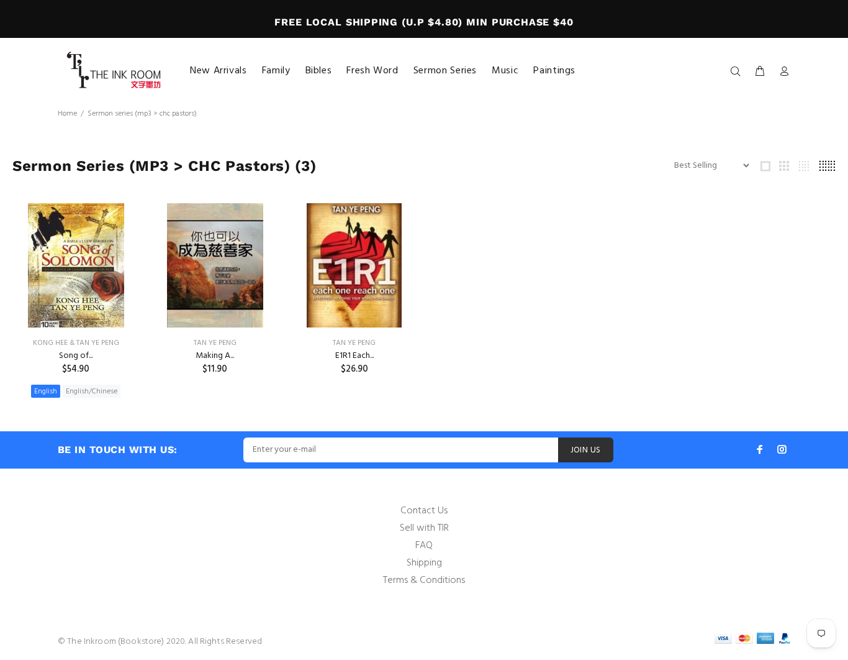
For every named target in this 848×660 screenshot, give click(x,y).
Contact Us (424, 511)
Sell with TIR (424, 528)
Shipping (424, 563)
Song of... (75, 356)
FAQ (424, 546)
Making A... (215, 356)
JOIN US (586, 450)
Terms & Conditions (424, 580)
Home (67, 114)
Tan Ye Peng (215, 343)
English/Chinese (91, 391)
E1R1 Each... (354, 356)
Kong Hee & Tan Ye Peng (76, 343)
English (45, 391)
